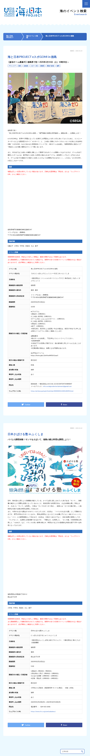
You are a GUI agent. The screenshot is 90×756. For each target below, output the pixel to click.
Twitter (27, 404)
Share (65, 404)
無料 (58, 66)
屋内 (19, 66)
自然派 (26, 66)
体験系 (42, 66)
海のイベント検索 (32, 36)
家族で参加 (50, 66)
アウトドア (12, 66)
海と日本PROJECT (10, 36)
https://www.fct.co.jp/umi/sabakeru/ (43, 711)
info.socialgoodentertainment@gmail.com (57, 386)
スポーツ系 (34, 66)
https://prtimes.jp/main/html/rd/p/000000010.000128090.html (52, 391)
